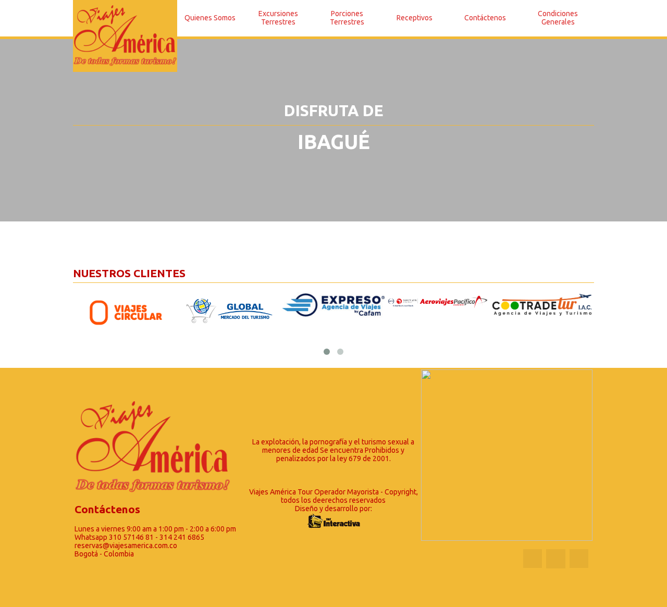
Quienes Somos (210, 18)
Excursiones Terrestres (278, 17)
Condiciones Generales (558, 17)
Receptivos (415, 18)
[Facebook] (532, 558)
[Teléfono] (555, 558)
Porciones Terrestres (347, 17)
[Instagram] (579, 558)
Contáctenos (485, 18)
